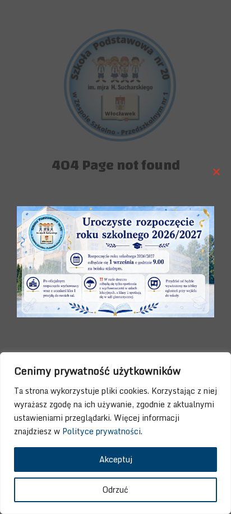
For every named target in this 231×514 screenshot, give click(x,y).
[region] (115, 433)
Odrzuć (115, 489)
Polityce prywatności (101, 431)
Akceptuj (115, 459)
